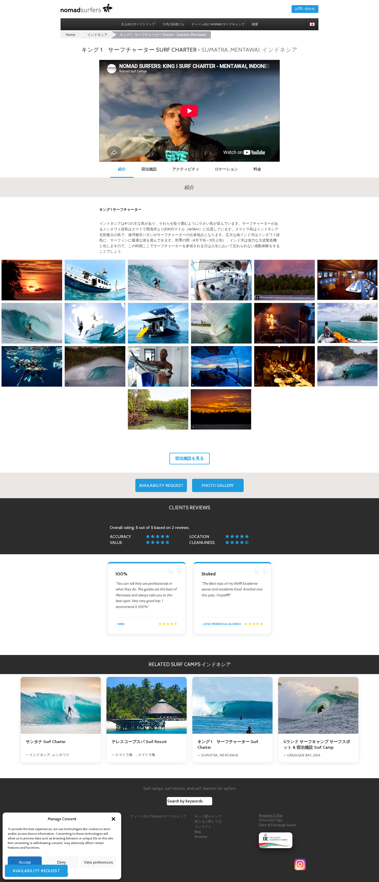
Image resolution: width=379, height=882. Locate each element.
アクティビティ (185, 169)
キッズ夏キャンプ (208, 816)
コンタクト (203, 827)
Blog (198, 832)
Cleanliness (202, 542)
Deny (61, 862)
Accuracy (120, 536)
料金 (257, 169)
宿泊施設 (149, 169)
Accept (25, 862)
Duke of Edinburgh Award (277, 825)
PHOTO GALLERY (218, 485)
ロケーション (226, 169)
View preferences (98, 862)
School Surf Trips (270, 820)
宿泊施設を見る (189, 458)
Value (116, 542)
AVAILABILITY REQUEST (161, 485)
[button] (113, 819)
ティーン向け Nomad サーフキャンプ (158, 816)
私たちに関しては (208, 821)
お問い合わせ (305, 9)
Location (199, 536)
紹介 (122, 169)
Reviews (201, 837)
